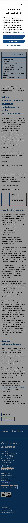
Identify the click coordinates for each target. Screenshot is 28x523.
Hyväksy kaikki (14, 37)
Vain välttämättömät (14, 41)
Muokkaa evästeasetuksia (14, 45)
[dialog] (14, 24)
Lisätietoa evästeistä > (18, 32)
